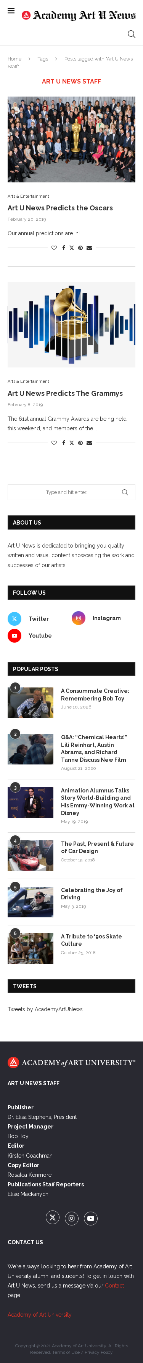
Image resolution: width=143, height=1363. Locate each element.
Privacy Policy (99, 1352)
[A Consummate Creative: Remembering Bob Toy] (30, 702)
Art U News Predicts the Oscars (60, 208)
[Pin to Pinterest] (80, 248)
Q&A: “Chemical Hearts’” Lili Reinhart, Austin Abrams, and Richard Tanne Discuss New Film (94, 748)
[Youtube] (91, 1219)
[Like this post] (54, 248)
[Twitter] (53, 1219)
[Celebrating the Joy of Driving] (30, 902)
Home (14, 59)
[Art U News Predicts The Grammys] (71, 324)
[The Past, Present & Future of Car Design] (30, 855)
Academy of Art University (40, 1315)
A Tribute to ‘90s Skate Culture (91, 940)
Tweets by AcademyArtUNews (45, 1009)
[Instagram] (72, 1219)
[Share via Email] (89, 248)
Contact (114, 1286)
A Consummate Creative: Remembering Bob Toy (95, 695)
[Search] (131, 34)
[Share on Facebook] (63, 248)
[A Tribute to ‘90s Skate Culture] (30, 948)
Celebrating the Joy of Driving (92, 894)
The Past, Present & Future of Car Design (97, 848)
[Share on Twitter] (71, 247)
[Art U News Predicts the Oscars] (71, 139)
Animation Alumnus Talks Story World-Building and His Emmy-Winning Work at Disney (98, 801)
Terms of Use (66, 1352)
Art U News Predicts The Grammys (65, 393)
